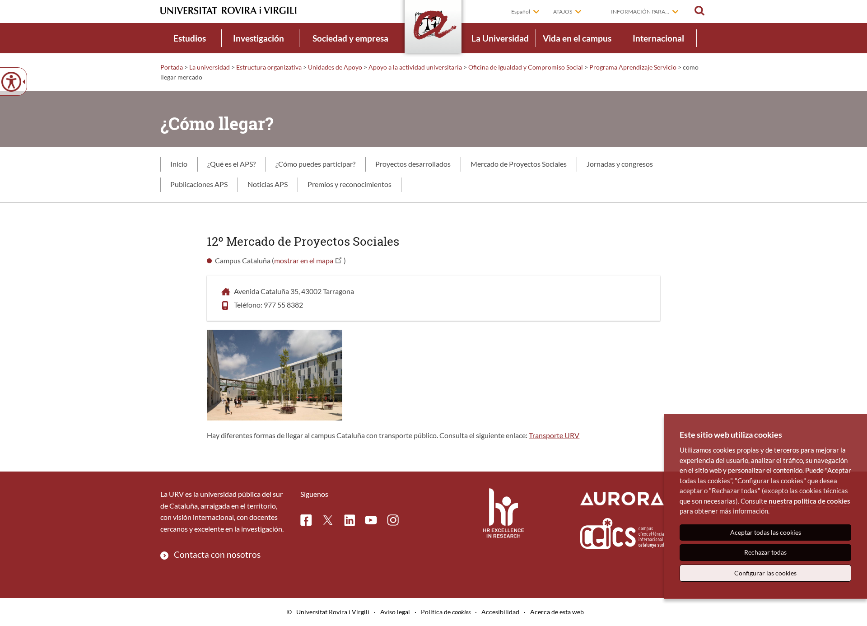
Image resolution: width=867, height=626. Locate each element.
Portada (171, 67)
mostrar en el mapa (303, 260)
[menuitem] (189, 38)
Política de (446, 612)
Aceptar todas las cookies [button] (765, 532)
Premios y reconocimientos (350, 184)
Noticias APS (267, 184)
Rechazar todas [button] (765, 552)
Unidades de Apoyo (335, 67)
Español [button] (520, 11)
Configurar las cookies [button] (765, 573)
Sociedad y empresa (350, 38)
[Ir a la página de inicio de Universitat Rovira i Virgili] (228, 11)
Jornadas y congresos (620, 163)
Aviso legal (395, 612)
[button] (699, 11)
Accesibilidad (500, 612)
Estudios (189, 38)
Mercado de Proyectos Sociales (519, 163)
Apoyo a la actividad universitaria (415, 67)
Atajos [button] (562, 11)
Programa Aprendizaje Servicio (632, 67)
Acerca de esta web (557, 612)
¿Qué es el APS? (231, 163)
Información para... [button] (640, 11)
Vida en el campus (577, 38)
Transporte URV (554, 435)
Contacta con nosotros (217, 554)
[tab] (178, 164)
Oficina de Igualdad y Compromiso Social (525, 67)
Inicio (178, 163)
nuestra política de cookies (809, 501)
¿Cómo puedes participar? (315, 163)
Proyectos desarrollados (413, 163)
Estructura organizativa (269, 67)
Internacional (658, 38)
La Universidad (500, 38)
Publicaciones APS (199, 184)
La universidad (209, 67)
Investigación (258, 38)
